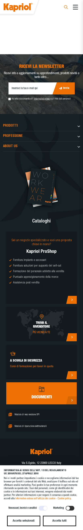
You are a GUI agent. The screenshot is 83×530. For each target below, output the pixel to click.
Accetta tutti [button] (59, 520)
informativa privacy (42, 99)
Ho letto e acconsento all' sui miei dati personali (41, 99)
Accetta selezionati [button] (23, 520)
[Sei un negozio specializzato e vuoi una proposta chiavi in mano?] (41, 268)
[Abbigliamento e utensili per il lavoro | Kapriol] (23, 8)
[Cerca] (66, 7)
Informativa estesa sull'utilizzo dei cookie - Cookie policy (43, 498)
